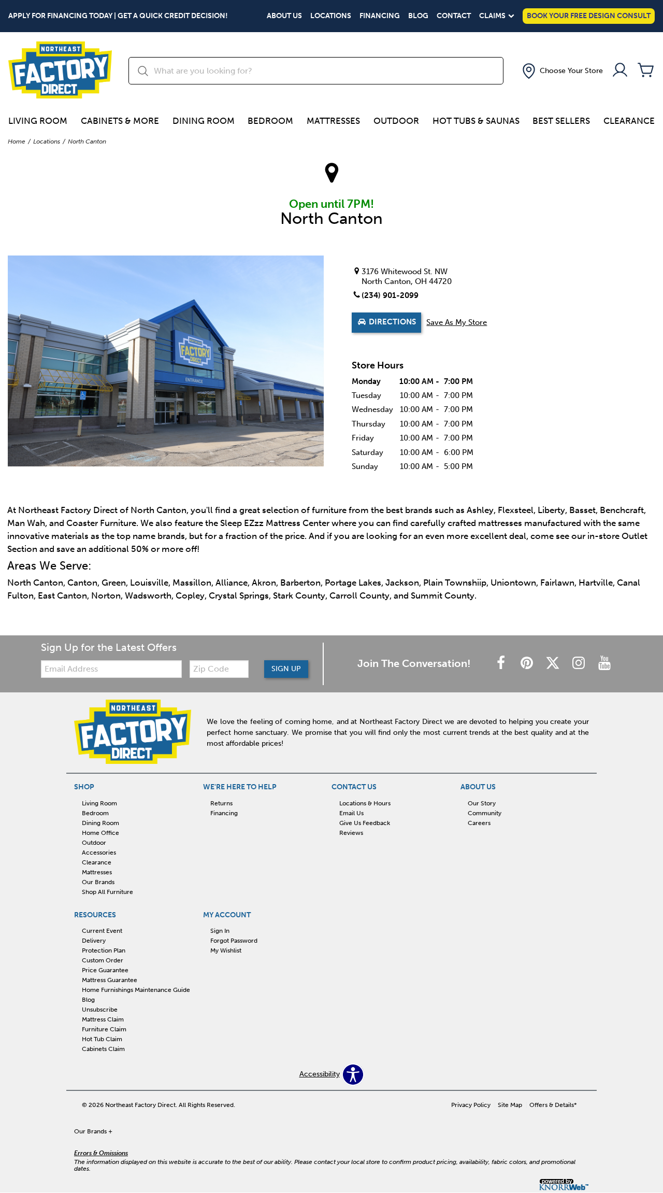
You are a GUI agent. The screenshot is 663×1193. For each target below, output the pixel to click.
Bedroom (270, 121)
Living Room (37, 121)
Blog (418, 16)
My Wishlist (225, 950)
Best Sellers (561, 121)
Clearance (629, 121)
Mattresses (333, 121)
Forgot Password (233, 940)
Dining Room (203, 121)
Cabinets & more (120, 121)
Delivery (94, 940)
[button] (561, 71)
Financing (379, 16)
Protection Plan (103, 950)
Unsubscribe (100, 1009)
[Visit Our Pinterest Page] (527, 663)
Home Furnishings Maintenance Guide (136, 989)
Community (484, 813)
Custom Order (102, 960)
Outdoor (396, 121)
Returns (221, 803)
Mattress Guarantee (109, 980)
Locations (330, 16)
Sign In (219, 930)
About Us (284, 16)
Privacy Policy (471, 1105)
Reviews (351, 832)
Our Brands (98, 881)
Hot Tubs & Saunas (476, 121)
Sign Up (286, 668)
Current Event (102, 930)
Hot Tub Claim (102, 1039)
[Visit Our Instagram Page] (579, 663)
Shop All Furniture (107, 891)
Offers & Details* (553, 1105)
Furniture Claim (104, 1029)
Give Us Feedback (364, 823)
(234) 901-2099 (390, 295)
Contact (454, 16)
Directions (391, 322)
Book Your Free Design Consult (589, 15)
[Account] (620, 70)
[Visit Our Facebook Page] (502, 663)
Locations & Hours (365, 803)
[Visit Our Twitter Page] (553, 663)
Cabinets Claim (103, 1049)
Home (16, 141)
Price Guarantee (105, 970)
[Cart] (646, 70)
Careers (479, 823)
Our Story (482, 803)
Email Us (351, 813)
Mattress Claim (103, 1019)
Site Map (510, 1105)
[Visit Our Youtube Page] (604, 663)
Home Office (100, 832)
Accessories (99, 852)
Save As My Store (456, 322)
